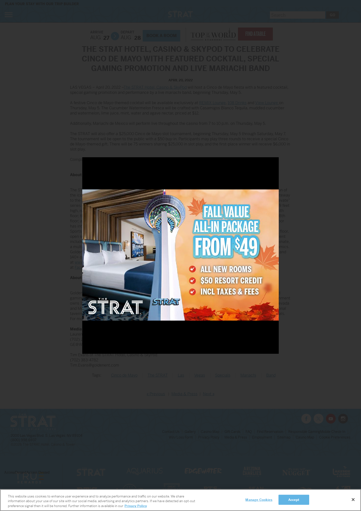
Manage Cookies (258, 499)
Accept (294, 499)
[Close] (353, 499)
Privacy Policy (136, 506)
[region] (180, 500)
